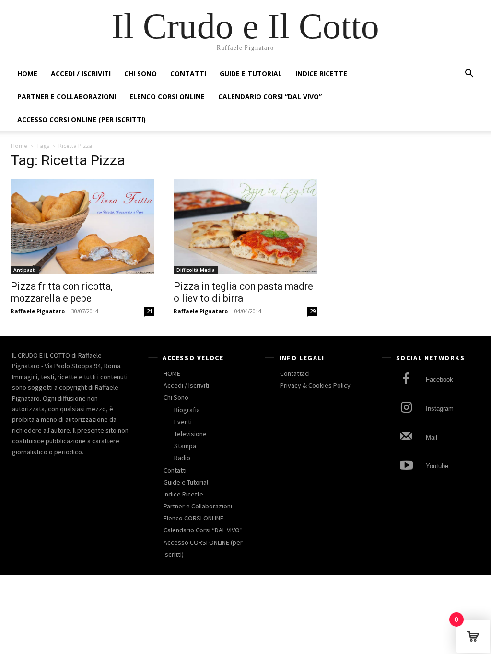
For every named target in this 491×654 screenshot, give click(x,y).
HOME (27, 73)
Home (19, 146)
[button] (468, 74)
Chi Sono (140, 73)
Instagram (440, 408)
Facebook (439, 379)
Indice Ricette (321, 73)
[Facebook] (406, 380)
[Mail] (406, 437)
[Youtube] (406, 466)
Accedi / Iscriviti (81, 73)
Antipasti (24, 270)
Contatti (188, 73)
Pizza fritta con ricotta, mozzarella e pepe (62, 292)
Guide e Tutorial (251, 73)
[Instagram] (406, 409)
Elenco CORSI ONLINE (167, 96)
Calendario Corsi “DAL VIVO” (270, 96)
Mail (431, 437)
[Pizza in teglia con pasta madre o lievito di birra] (245, 226)
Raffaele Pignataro (38, 311)
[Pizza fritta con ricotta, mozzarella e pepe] (82, 226)
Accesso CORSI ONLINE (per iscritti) (81, 119)
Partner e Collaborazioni (66, 96)
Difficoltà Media (195, 270)
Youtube (437, 466)
